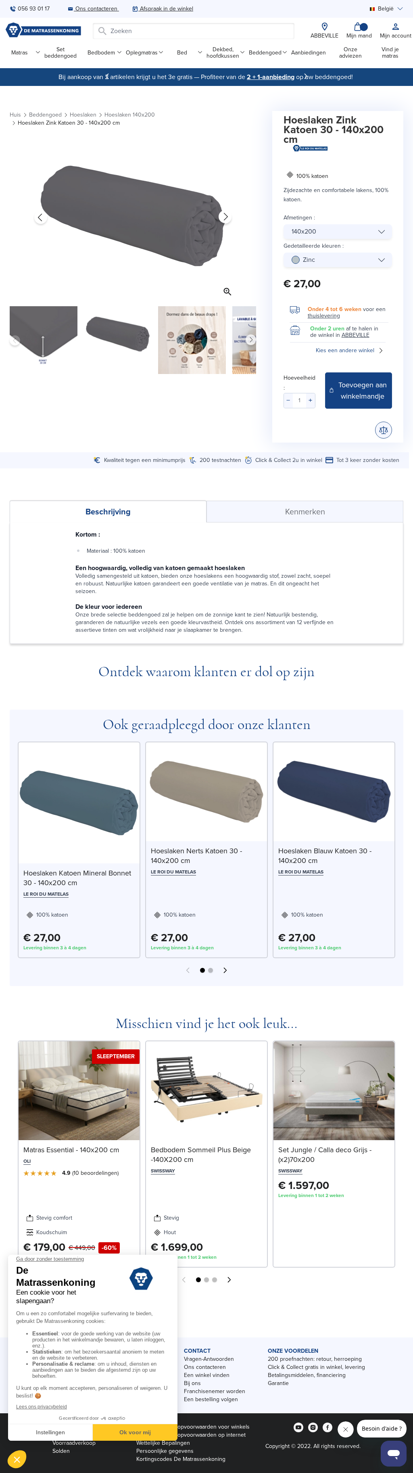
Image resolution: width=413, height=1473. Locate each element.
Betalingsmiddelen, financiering (307, 1375)
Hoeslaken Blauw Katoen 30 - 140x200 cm (324, 856)
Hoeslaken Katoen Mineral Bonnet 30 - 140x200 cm (77, 878)
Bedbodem (101, 52)
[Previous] (107, 76)
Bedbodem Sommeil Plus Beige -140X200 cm (201, 1155)
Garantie (278, 1383)
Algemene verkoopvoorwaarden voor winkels (193, 1427)
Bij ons (192, 1383)
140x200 (304, 231)
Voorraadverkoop (74, 1443)
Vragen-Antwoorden (209, 1359)
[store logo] (43, 31)
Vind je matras (390, 52)
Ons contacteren (205, 1367)
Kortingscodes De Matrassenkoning (180, 1459)
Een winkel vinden (206, 1375)
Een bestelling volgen (211, 1399)
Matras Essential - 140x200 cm (71, 1150)
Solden (61, 1451)
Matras (19, 52)
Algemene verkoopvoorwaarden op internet (191, 1435)
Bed (182, 52)
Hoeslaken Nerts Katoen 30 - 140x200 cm (196, 856)
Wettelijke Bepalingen (163, 1443)
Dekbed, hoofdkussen (222, 52)
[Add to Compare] (383, 430)
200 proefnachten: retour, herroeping (315, 1359)
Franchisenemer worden (214, 1391)
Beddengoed (265, 52)
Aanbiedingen (308, 52)
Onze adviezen (350, 52)
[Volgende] (306, 76)
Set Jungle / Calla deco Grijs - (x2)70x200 (324, 1155)
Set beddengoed (60, 52)
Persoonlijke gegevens (165, 1451)
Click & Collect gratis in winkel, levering (316, 1367)
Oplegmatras (142, 52)
